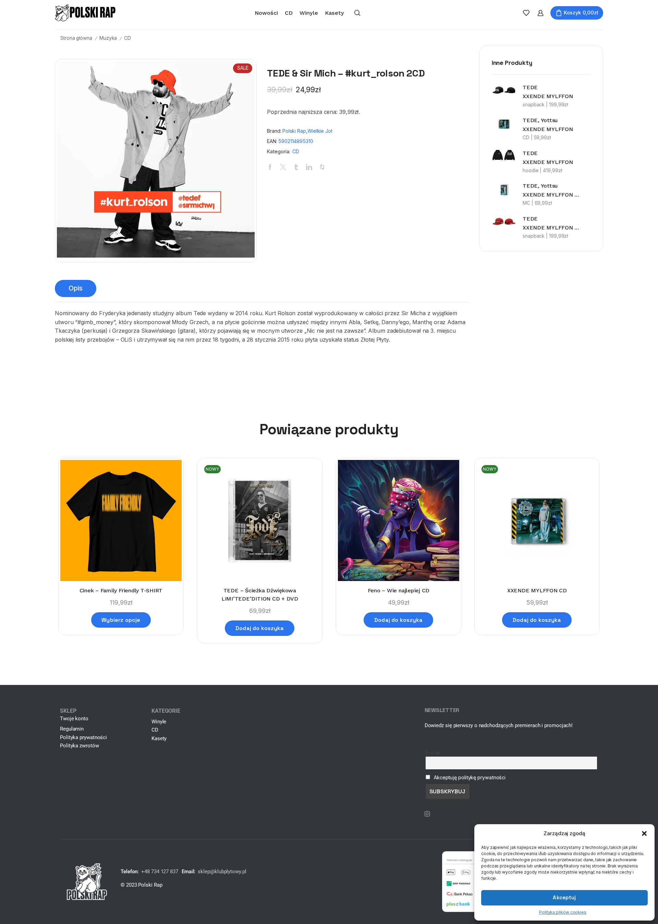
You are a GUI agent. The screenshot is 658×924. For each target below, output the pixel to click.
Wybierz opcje (120, 620)
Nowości (266, 13)
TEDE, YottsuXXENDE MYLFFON (548, 124)
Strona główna (76, 38)
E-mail (433, 753)
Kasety (334, 13)
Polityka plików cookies (562, 912)
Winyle (309, 13)
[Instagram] (427, 814)
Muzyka (108, 38)
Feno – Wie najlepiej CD (398, 590)
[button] (644, 833)
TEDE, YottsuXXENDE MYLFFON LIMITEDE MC (552, 190)
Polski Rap (294, 131)
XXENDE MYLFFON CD (537, 590)
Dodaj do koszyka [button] (259, 628)
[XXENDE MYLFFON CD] (504, 124)
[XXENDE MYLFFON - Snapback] (504, 90)
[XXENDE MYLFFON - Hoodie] (504, 155)
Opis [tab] (76, 288)
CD (289, 13)
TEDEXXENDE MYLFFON (548, 91)
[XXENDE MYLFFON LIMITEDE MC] (504, 189)
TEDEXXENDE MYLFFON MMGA (552, 223)
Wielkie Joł (319, 131)
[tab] (75, 288)
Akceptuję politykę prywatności (469, 777)
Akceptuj (564, 897)
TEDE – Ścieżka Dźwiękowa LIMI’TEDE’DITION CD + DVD (259, 594)
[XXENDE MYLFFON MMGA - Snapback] (504, 221)
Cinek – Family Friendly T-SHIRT (121, 590)
